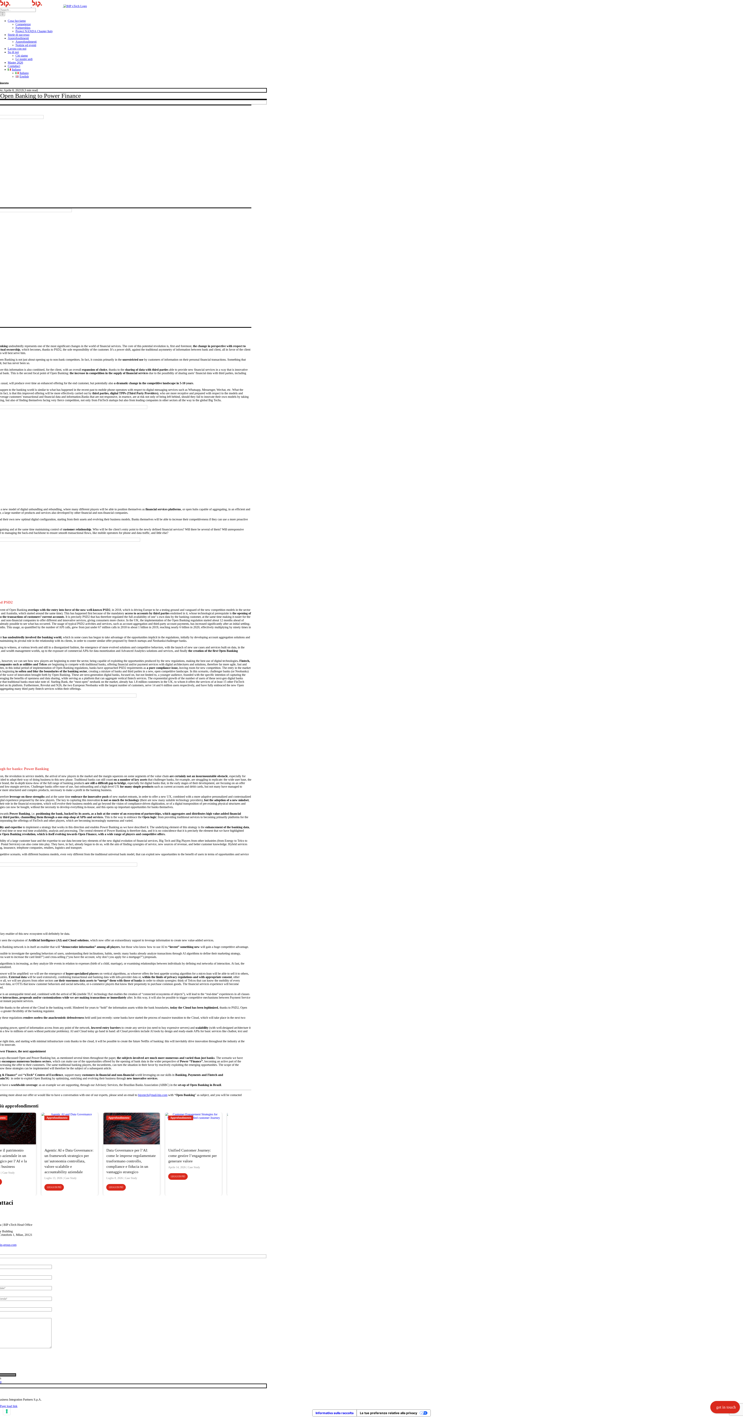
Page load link (8, 1406)
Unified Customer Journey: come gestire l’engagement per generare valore (152, 1155)
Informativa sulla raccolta (335, 1413)
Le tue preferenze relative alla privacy (388, 1413)
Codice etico (35, 1393)
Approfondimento (16, 1117)
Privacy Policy (48, 1353)
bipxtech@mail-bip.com (152, 1095)
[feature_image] (29, 1128)
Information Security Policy (64, 1393)
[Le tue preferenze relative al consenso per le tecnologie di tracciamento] (6, 1411)
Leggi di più (13, 1187)
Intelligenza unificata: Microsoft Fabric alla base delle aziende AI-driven (214, 1155)
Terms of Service (70, 1353)
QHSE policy (94, 1393)
